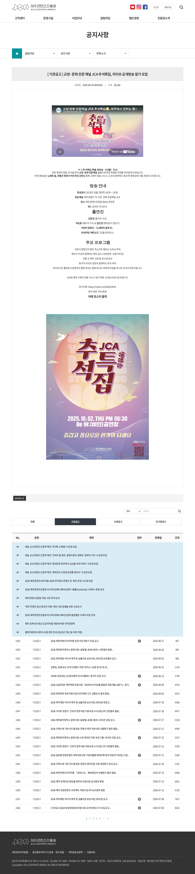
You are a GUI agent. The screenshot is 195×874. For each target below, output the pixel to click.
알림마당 (105, 18)
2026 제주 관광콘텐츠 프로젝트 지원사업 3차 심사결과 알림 (78, 790)
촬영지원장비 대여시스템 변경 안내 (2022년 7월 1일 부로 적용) (53, 632)
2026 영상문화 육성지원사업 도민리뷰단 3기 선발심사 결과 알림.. (80, 693)
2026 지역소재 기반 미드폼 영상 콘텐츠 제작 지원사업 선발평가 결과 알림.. (84, 728)
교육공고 (118, 521)
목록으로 (20, 498)
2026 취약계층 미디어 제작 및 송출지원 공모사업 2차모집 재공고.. (81, 702)
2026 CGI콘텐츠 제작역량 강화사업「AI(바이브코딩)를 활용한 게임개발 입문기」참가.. (90, 684)
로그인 (156, 7)
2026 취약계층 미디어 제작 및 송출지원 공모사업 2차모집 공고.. (79, 799)
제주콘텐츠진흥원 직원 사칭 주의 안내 (42, 598)
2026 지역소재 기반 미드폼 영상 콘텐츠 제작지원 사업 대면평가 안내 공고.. (84, 763)
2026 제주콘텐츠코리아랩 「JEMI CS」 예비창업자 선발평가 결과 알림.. (84, 772)
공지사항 (65, 53)
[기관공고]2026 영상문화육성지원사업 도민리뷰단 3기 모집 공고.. (81, 808)
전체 (33, 521)
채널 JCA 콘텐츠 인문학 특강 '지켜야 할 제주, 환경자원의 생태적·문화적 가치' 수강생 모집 (66, 555)
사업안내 (77, 18)
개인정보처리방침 (20, 852)
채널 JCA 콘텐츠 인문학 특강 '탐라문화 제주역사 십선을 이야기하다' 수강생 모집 (61, 563)
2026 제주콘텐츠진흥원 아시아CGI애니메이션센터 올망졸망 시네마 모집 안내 (60, 615)
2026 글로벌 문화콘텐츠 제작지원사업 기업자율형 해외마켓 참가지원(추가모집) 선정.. (90, 755)
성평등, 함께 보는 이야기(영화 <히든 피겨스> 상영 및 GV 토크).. (79, 667)
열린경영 (134, 18)
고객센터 (20, 18)
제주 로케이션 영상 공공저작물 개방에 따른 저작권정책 (50, 623)
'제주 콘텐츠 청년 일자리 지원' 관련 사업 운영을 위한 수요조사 (53, 606)
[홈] (17, 53)
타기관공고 (161, 521)
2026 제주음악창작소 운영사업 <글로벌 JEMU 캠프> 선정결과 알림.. (82, 649)
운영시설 (48, 18)
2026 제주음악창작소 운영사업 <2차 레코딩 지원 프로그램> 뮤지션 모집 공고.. (86, 737)
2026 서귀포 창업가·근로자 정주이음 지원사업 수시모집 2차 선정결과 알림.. (85, 711)
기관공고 (75, 521)
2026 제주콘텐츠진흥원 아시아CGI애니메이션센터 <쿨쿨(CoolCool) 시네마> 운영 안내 (64, 589)
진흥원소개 (163, 18)
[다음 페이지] (104, 818)
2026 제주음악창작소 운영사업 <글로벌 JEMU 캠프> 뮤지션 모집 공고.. (83, 720)
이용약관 (91, 852)
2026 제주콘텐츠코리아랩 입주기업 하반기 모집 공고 (75, 641)
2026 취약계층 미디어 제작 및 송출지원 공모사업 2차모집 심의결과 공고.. (84, 658)
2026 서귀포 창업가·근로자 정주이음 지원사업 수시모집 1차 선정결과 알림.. (85, 746)
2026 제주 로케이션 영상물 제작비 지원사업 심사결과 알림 (77, 781)
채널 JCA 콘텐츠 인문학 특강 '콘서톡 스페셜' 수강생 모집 (51, 546)
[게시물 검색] (179, 511)
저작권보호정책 (75, 852)
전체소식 (101, 53)
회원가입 (167, 7)
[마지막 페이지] (108, 818)
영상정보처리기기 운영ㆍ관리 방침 (48, 852)
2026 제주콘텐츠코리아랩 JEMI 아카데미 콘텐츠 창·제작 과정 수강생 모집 (59, 580)
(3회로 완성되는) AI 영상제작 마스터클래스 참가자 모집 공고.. (79, 676)
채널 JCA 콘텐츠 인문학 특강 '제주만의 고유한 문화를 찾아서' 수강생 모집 (58, 572)
